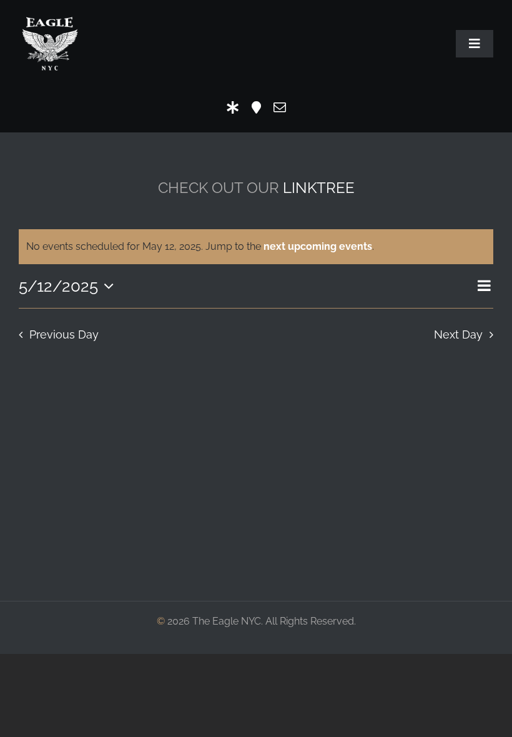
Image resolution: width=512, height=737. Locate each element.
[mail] (279, 107)
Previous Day (63, 334)
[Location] (256, 107)
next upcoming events (317, 246)
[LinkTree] (233, 107)
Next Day (458, 334)
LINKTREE (319, 188)
